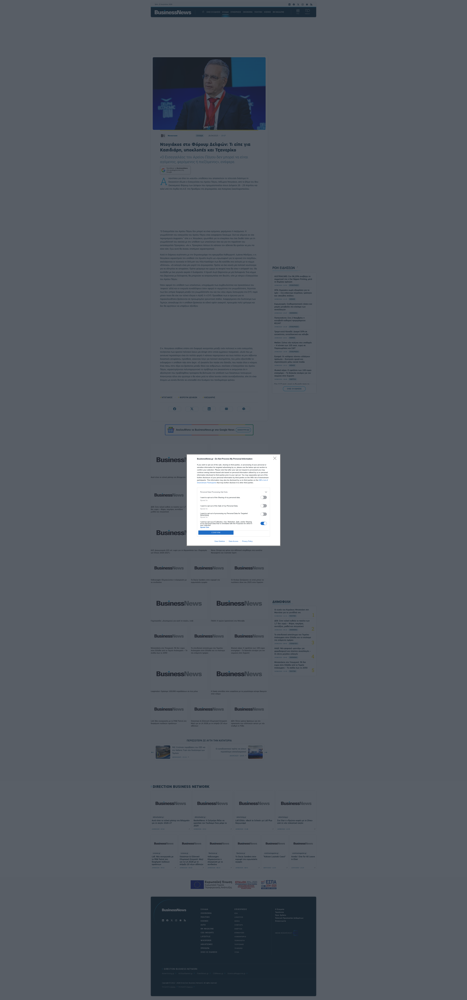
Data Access (233, 541)
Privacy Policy (247, 541)
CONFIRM (215, 532)
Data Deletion (220, 541)
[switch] (263, 497)
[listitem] (233, 492)
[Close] (275, 459)
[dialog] (233, 500)
